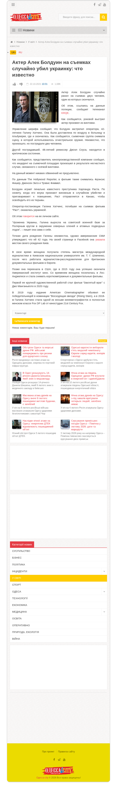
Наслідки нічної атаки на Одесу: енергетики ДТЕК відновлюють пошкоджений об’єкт (38, 425)
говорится (29, 216)
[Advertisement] (58, 468)
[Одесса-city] (26, 17)
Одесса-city (42, 777)
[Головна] (12, 42)
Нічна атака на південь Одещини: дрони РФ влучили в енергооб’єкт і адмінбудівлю (88, 376)
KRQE (65, 113)
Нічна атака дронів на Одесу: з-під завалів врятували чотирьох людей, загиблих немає (87, 400)
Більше (102, 341)
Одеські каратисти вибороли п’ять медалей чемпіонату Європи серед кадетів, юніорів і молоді (88, 352)
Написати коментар (28, 321)
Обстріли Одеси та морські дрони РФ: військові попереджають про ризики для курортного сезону (38, 352)
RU (20, 52)
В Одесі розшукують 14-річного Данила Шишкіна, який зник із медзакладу (37, 376)
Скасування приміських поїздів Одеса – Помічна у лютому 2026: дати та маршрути (86, 425)
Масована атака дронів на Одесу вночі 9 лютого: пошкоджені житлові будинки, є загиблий (39, 400)
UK (13, 52)
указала (100, 239)
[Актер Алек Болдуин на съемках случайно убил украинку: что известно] (35, 107)
